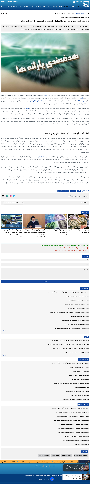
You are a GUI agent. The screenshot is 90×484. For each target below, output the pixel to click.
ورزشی (44, 6)
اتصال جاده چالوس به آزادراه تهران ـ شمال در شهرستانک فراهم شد (73, 416)
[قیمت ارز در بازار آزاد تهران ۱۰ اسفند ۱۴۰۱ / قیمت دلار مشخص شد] (78, 221)
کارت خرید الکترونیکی (36, 101)
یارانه (27, 108)
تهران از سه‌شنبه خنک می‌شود (82, 387)
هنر (49, 6)
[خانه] (79, 6)
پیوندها (40, 466)
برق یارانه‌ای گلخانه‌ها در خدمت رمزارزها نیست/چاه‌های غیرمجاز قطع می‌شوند (70, 349)
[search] (2, 6)
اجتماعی (60, 6)
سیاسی (73, 6)
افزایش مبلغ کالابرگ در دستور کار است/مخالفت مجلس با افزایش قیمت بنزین (70, 340)
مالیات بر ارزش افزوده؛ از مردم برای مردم (79, 367)
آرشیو (4, 330)
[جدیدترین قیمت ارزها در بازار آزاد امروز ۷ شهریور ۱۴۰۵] (86, 477)
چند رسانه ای (14, 6)
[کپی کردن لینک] (13, 202)
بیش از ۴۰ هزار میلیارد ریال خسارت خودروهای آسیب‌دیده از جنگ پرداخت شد (70, 363)
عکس (21, 6)
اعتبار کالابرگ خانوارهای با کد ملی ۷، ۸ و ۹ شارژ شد (77, 436)
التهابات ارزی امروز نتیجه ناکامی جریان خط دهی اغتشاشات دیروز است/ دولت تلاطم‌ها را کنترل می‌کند (34, 232)
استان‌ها (26, 6)
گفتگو (86, 337)
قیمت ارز (80, 98)
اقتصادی (66, 6)
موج (51, 475)
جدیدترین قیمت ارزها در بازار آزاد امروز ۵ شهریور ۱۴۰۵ (76, 440)
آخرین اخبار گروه (83, 359)
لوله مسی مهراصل (44, 455)
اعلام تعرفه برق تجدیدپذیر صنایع (81, 371)
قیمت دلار (41, 157)
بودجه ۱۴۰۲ (81, 101)
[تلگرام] (14, 196)
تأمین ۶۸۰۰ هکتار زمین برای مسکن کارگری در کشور (76, 353)
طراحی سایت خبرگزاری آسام (42, 479)
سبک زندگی (6, 6)
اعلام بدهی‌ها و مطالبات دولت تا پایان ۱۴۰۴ (79, 395)
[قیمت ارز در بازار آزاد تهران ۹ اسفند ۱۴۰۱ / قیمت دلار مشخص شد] (56, 221)
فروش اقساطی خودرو (80, 455)
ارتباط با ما (53, 466)
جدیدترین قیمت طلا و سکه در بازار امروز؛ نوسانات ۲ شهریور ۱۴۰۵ (73, 432)
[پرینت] (3, 13)
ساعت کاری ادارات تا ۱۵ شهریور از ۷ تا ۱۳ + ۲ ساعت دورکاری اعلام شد (72, 412)
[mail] (6, 13)
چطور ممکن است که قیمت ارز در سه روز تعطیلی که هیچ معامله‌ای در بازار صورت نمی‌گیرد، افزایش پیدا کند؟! (13, 232)
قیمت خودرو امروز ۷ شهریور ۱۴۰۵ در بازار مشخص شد (76, 399)
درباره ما (46, 466)
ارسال (45, 281)
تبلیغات (35, 466)
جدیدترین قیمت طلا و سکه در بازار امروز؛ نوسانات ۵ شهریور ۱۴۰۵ (73, 424)
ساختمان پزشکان (67, 455)
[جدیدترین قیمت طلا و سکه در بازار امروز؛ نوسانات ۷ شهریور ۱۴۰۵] (85, 468)
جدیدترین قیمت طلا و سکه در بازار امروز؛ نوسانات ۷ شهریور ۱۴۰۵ (73, 468)
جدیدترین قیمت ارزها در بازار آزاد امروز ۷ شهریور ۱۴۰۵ (73, 477)
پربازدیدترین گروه (83, 404)
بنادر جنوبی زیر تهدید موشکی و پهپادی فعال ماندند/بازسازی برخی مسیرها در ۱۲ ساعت (68, 345)
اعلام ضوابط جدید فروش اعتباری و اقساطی (79, 375)
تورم (46, 95)
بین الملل (37, 6)
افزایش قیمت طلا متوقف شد (82, 444)
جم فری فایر (55, 455)
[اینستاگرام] (11, 196)
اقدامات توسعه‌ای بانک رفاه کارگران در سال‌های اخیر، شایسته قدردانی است (71, 420)
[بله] (7, 196)
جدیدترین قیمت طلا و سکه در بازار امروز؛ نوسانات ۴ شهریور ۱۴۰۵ (73, 428)
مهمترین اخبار (84, 288)
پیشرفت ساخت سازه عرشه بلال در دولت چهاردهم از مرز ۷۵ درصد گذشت (71, 383)
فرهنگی (54, 6)
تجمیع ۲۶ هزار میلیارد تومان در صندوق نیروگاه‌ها (77, 391)
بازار (32, 6)
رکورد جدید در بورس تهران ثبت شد (80, 379)
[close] (86, 463)
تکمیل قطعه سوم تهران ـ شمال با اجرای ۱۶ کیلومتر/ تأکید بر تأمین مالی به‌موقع (70, 408)
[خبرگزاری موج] (86, 4)
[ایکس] (3, 196)
